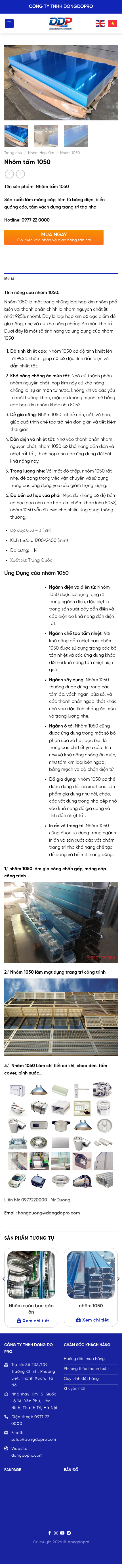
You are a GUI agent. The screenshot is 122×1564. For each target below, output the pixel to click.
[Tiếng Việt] (113, 23)
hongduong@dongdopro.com (49, 1213)
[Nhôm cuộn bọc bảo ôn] (31, 1275)
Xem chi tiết (36, 1321)
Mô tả (9, 278)
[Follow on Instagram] (56, 1533)
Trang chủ (13, 153)
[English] (100, 23)
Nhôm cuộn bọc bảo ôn (31, 1309)
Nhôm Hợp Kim (41, 153)
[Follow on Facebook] (49, 1533)
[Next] (108, 82)
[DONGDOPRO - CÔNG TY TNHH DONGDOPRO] (61, 23)
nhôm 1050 (91, 1305)
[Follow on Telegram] (69, 1533)
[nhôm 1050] (91, 1275)
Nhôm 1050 (70, 153)
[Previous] (14, 82)
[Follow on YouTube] (62, 1533)
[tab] (61, 278)
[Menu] (9, 23)
